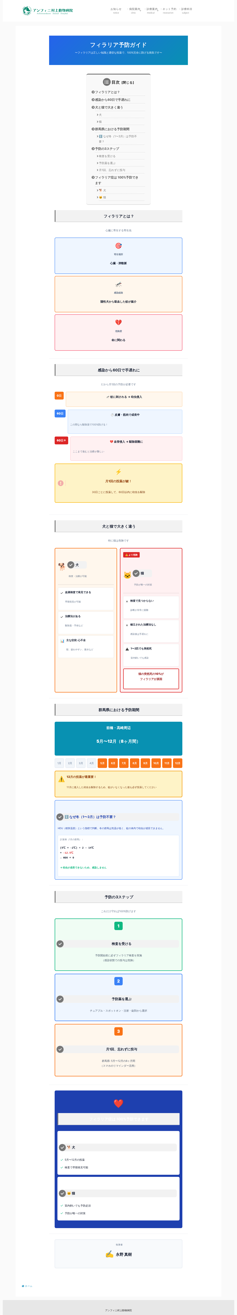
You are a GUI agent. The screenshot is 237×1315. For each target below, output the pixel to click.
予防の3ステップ (107, 148)
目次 (116, 82)
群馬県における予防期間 (112, 129)
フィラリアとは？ (107, 92)
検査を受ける (107, 156)
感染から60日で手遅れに (112, 99)
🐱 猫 (102, 197)
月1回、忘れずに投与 (112, 170)
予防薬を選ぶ (107, 163)
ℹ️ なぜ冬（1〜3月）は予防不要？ (118, 139)
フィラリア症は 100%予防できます (116, 180)
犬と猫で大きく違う (109, 107)
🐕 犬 (102, 190)
